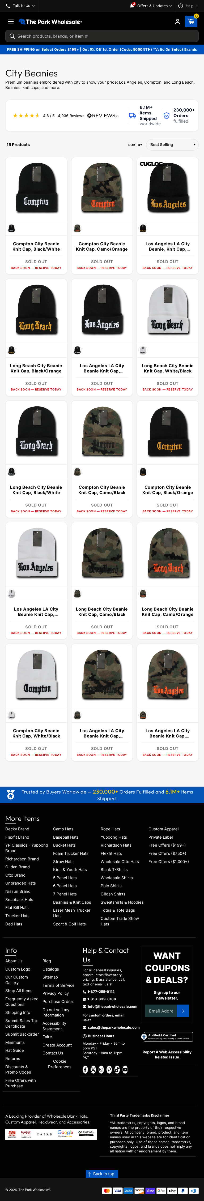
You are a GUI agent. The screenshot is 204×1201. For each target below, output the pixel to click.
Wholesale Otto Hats (120, 861)
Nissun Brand (18, 891)
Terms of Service (58, 985)
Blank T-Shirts (114, 869)
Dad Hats (13, 924)
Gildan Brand (17, 866)
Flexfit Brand (17, 837)
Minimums (15, 1042)
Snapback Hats (19, 899)
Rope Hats (110, 828)
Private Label (160, 837)
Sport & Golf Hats (69, 924)
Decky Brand (17, 828)
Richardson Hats (116, 845)
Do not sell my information (55, 1012)
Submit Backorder (22, 1034)
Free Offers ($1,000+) (168, 861)
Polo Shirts (111, 885)
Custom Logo (17, 969)
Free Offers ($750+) (167, 853)
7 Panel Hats (65, 894)
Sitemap (50, 977)
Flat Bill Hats (17, 907)
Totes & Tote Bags (118, 910)
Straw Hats (63, 861)
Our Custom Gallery (16, 980)
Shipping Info (17, 1012)
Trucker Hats (17, 915)
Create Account (57, 1045)
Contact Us (52, 1053)
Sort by (135, 145)
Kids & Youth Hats (70, 869)
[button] (102, 1174)
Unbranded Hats (20, 883)
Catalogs (50, 969)
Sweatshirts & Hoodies (122, 902)
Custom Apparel (163, 828)
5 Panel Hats (65, 877)
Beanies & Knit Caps (72, 902)
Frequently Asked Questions (22, 1001)
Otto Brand (15, 875)
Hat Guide (14, 1050)
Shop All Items (18, 990)
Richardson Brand (22, 858)
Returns (12, 1058)
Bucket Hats (64, 845)
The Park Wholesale (33, 1190)
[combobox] (102, 36)
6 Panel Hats (65, 885)
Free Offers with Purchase (20, 1083)
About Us (14, 960)
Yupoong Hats (114, 837)
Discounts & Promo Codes (18, 1069)
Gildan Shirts (113, 894)
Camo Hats (63, 828)
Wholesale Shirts (117, 877)
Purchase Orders (58, 1001)
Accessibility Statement (54, 1026)
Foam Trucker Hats (70, 853)
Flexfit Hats (111, 853)
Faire (47, 1036)
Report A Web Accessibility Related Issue (167, 1054)
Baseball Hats (66, 837)
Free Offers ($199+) (167, 845)
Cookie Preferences (59, 1064)
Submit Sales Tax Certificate (21, 1023)
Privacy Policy (55, 993)
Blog (46, 960)
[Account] (177, 21)
